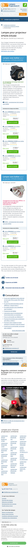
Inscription (24, 10)
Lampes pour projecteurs (9, 25)
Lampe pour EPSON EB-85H (4, 472)
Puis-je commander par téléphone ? (13, 317)
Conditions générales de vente (10, 516)
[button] (14, 546)
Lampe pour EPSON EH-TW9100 (23, 437)
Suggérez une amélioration (11, 364)
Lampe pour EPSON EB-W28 (13, 459)
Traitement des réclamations (9, 518)
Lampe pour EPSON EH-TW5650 (13, 471)
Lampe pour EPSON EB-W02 (13, 448)
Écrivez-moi (14, 352)
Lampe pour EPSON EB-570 (4, 456)
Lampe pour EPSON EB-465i (4, 450)
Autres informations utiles (18, 330)
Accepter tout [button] (14, 543)
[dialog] (14, 535)
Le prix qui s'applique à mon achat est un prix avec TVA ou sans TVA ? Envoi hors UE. (14, 299)
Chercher (23, 14)
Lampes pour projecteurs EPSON (11, 26)
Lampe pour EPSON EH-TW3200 (13, 465)
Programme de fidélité (10, 311)
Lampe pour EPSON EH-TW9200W (23, 443)
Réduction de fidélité (7, 502)
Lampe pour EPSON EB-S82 (13, 443)
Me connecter (23, 9)
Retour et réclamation (7, 512)
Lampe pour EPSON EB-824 (4, 461)
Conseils (4, 498)
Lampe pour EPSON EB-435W (4, 444)
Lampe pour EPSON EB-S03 (13, 437)
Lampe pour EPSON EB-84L (4, 467)
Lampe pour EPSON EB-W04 (13, 454)
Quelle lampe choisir (7, 506)
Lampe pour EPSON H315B (23, 463)
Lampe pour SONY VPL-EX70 (23, 468)
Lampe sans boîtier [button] (12, 231)
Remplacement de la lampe (9, 504)
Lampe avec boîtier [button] (12, 112)
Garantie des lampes (7, 500)
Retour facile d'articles (8, 514)
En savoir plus (4, 540)
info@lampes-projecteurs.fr (9, 11)
